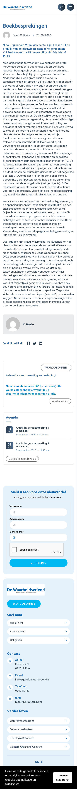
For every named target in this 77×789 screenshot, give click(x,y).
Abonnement (17, 631)
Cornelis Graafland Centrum (26, 746)
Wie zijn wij (16, 622)
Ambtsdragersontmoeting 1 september (32, 429)
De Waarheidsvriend (21, 729)
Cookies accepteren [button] (62, 777)
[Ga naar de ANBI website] (39, 761)
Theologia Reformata (22, 738)
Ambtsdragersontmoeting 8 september (32, 445)
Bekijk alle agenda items (22, 459)
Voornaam (15, 506)
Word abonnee (56, 367)
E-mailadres (16, 531)
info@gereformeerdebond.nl (32, 679)
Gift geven (16, 640)
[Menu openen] (70, 7)
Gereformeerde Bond (22, 720)
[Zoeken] (61, 7)
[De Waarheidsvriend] (17, 7)
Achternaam (16, 519)
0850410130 (22, 690)
